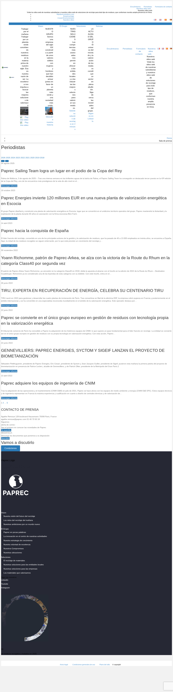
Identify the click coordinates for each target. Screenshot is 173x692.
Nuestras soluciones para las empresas (20, 569)
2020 (32, 158)
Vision (40, 26)
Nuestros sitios (68, 20)
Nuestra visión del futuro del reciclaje (19, 516)
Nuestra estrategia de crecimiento (18, 540)
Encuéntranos (135, 7)
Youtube (4, 584)
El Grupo (63, 26)
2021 (27, 158)
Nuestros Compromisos (14, 548)
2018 (42, 158)
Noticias (99, 26)
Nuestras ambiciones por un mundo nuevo (22, 524)
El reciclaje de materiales (14, 560)
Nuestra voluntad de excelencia (17, 544)
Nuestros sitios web (144, 9)
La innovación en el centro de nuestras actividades (25, 536)
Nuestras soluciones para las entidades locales (24, 565)
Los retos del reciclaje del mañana (18, 520)
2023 (18, 158)
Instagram (5, 588)
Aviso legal (64, 665)
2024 (13, 158)
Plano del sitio (104, 665)
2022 (23, 158)
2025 (8, 158)
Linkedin (4, 580)
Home (169, 138)
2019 (37, 158)
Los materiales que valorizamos (17, 573)
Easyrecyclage (68, 16)
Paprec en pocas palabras (15, 532)
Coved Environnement (66, 18)
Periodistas (148, 7)
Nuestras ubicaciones (13, 553)
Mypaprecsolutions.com (65, 14)
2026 (3, 158)
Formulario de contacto (140, 51)
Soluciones (81, 26)
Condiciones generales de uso (83, 665)
